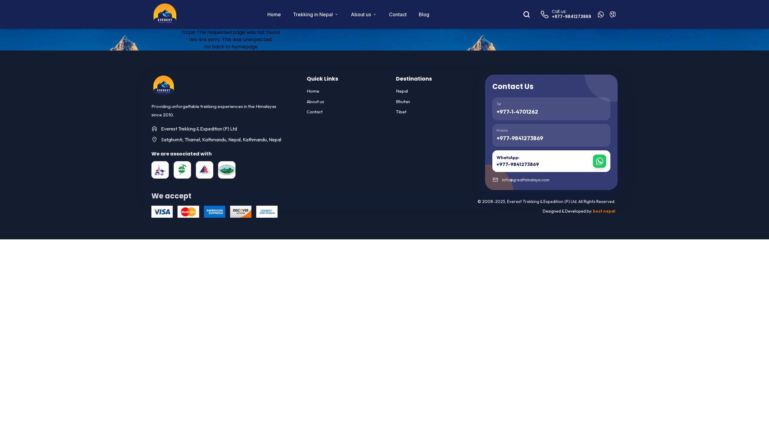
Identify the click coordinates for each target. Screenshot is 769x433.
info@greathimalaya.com (525, 180)
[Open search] (526, 14)
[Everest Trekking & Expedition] (163, 85)
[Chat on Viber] (613, 14)
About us (361, 14)
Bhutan (403, 101)
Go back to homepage (231, 46)
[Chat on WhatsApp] (601, 14)
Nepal (402, 91)
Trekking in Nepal (313, 14)
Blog (424, 14)
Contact (398, 14)
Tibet (401, 112)
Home (274, 14)
